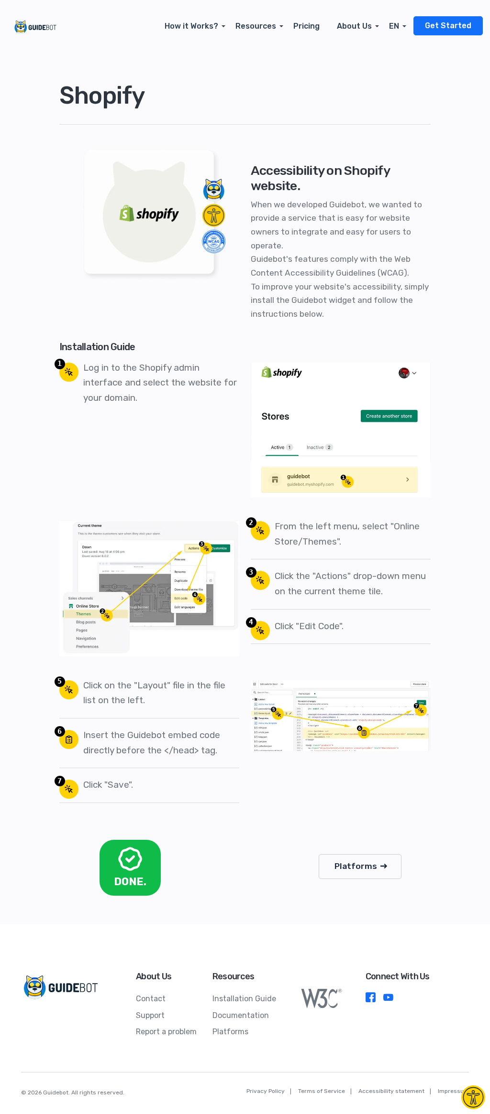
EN (394, 26)
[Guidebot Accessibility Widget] (473, 1097)
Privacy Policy (265, 1091)
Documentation (240, 1015)
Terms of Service (321, 1091)
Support (150, 1015)
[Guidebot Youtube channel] (388, 1000)
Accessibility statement (391, 1091)
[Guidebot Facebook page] (371, 1000)
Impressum (453, 1091)
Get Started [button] (448, 25)
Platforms (356, 866)
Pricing (306, 26)
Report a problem (166, 1031)
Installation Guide (244, 998)
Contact (151, 998)
